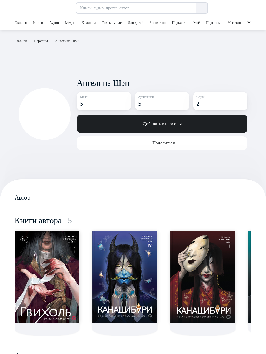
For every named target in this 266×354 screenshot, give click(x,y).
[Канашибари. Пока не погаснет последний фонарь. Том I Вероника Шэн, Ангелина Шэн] (202, 277)
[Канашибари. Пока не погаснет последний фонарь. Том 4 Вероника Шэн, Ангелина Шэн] (124, 277)
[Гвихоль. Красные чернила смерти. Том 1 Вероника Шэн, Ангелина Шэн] (47, 277)
